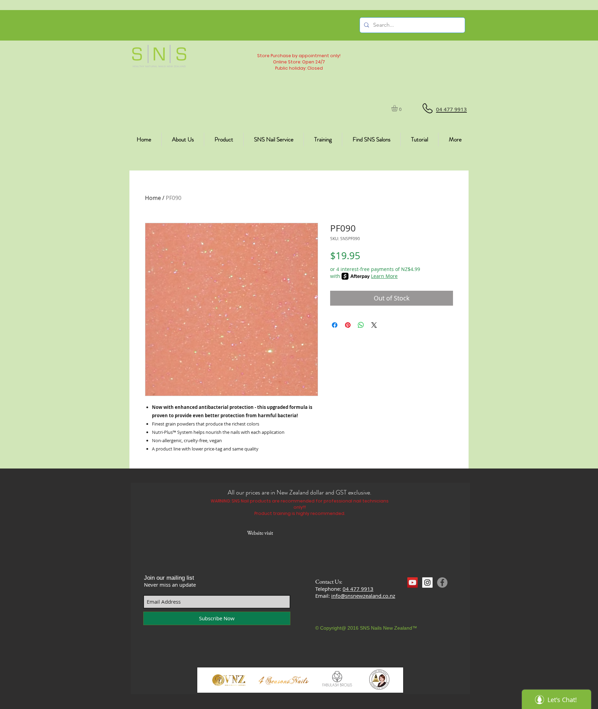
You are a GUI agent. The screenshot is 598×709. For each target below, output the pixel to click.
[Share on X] (374, 325)
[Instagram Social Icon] (427, 582)
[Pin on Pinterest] (348, 325)
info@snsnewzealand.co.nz (363, 595)
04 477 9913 (358, 588)
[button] (398, 108)
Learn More (384, 276)
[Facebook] (442, 582)
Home (153, 198)
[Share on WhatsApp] (361, 325)
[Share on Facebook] (334, 325)
